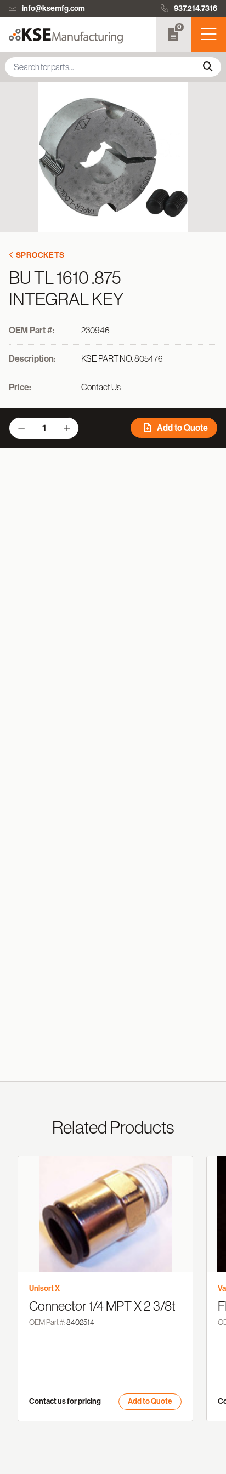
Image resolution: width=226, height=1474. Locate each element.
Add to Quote (181, 428)
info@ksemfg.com (53, 8)
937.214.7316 (195, 8)
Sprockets (40, 255)
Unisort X (44, 1288)
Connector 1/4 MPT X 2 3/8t (102, 1305)
